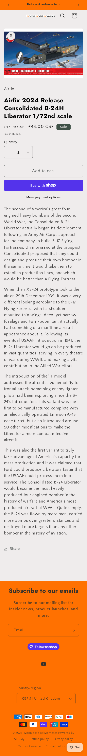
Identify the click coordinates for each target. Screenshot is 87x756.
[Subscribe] (73, 630)
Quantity (10, 142)
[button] (10, 16)
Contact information (59, 746)
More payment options (43, 197)
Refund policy (39, 739)
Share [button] (15, 549)
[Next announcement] (78, 5)
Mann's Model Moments (40, 733)
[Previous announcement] (8, 5)
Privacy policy (63, 739)
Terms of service (29, 746)
